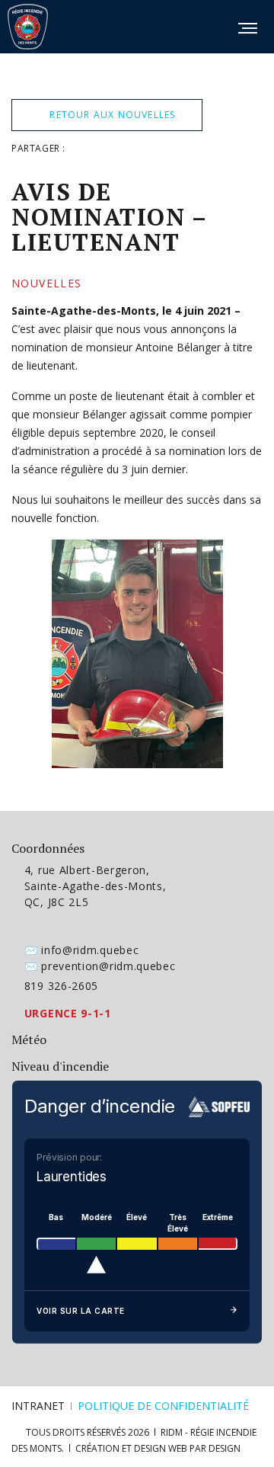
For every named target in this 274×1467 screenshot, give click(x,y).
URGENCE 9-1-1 (67, 1013)
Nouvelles (46, 283)
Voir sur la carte (81, 1310)
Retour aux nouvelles (110, 114)
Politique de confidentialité (163, 1405)
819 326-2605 (61, 986)
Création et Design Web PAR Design (158, 1448)
